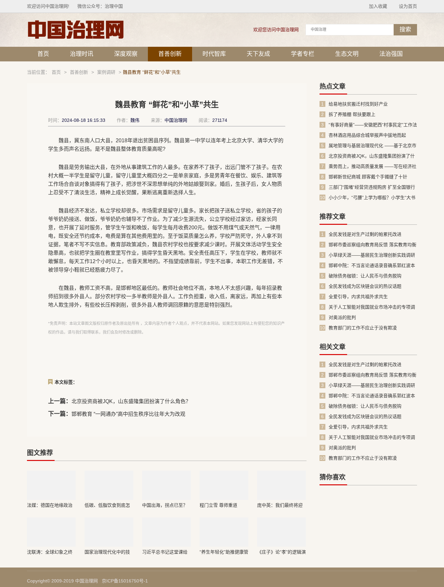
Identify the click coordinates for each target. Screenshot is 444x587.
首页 (43, 54)
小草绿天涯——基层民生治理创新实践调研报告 (372, 255)
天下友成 (258, 54)
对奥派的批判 (342, 317)
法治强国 (391, 54)
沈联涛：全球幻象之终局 (49, 552)
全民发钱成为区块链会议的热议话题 (365, 286)
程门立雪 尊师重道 (218, 505)
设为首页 (408, 6)
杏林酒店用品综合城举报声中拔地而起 (367, 135)
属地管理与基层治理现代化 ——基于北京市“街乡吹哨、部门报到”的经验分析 (372, 145)
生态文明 (347, 54)
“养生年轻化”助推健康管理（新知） (224, 552)
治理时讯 (81, 54)
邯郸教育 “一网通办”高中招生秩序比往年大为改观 (128, 414)
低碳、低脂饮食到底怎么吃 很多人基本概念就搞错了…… (108, 505)
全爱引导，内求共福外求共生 (358, 296)
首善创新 (170, 54)
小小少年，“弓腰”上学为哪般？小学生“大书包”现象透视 (372, 197)
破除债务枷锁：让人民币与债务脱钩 (365, 275)
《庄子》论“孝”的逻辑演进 (281, 552)
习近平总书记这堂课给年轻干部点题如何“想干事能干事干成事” (165, 552)
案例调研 (106, 72)
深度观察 (125, 54)
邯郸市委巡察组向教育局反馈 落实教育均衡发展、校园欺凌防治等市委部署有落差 (372, 245)
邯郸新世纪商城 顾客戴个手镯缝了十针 (368, 176)
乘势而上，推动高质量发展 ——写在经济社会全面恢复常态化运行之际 (372, 166)
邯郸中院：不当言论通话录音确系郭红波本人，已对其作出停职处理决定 (372, 265)
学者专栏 (302, 54)
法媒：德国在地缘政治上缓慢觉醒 (49, 505)
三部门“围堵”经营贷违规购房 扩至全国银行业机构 (372, 187)
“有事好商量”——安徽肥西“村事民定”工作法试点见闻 (373, 125)
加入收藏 (378, 6)
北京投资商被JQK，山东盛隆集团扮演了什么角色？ (131, 401)
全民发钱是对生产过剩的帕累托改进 (365, 234)
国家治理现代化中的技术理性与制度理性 (107, 552)
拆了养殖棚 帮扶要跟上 (352, 114)
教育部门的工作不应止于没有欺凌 (363, 327)
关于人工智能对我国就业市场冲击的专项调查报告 (372, 307)
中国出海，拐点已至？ (165, 505)
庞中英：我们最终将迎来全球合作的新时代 (280, 505)
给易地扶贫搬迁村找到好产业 (358, 104)
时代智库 (214, 54)
